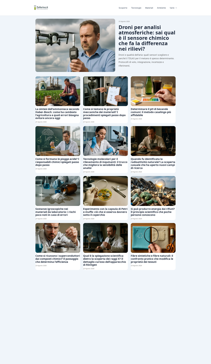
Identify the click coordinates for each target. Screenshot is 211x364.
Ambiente (161, 8)
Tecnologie (136, 8)
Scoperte (123, 8)
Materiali (149, 8)
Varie (172, 8)
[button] (175, 8)
